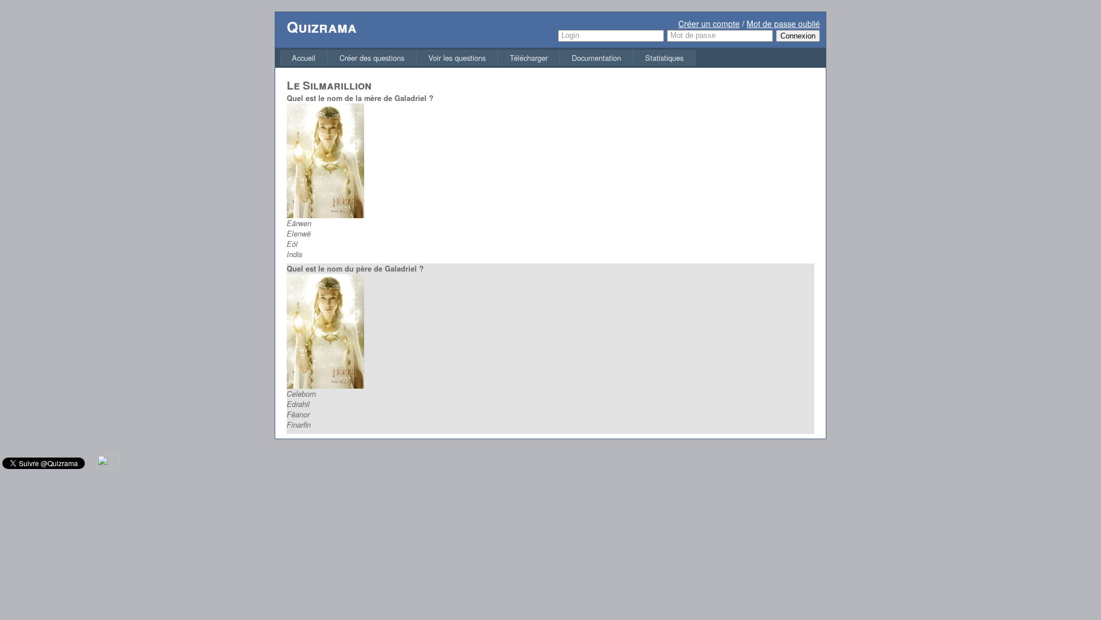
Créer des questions (371, 57)
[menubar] (488, 57)
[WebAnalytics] (108, 465)
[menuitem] (303, 57)
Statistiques (664, 57)
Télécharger (529, 57)
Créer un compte (709, 23)
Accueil (303, 57)
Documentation (596, 57)
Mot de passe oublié (783, 23)
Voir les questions (457, 57)
